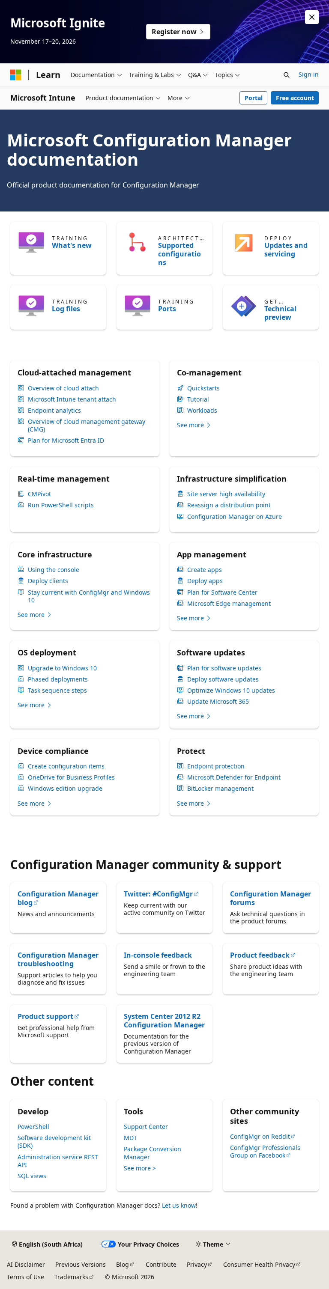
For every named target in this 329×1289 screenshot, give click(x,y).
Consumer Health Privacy (259, 1264)
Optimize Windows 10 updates (231, 690)
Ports (167, 308)
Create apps (204, 570)
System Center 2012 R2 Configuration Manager (164, 1020)
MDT (130, 1138)
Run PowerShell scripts (61, 505)
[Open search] (286, 75)
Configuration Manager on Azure (234, 517)
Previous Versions (80, 1264)
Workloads (202, 410)
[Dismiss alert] (312, 17)
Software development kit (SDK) (54, 1141)
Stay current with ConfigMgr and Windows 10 (89, 596)
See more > (140, 1168)
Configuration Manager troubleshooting (58, 959)
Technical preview (280, 313)
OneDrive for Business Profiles (71, 777)
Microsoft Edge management (229, 603)
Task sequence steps (57, 690)
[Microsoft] (15, 74)
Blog (122, 1264)
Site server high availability (226, 494)
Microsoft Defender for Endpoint (234, 777)
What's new (72, 245)
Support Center (146, 1126)
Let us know (179, 1205)
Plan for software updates (224, 668)
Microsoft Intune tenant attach (72, 399)
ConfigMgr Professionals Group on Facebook (265, 1151)
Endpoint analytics (54, 410)
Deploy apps (205, 581)
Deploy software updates (223, 679)
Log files (66, 308)
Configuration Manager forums (270, 898)
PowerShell (33, 1126)
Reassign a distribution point (229, 505)
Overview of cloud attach (63, 388)
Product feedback (260, 955)
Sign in (309, 74)
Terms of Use (25, 1277)
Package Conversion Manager (152, 1153)
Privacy (197, 1264)
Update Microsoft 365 (218, 702)
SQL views (32, 1176)
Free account (295, 98)
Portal (254, 98)
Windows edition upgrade (65, 788)
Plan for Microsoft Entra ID (66, 440)
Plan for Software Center (222, 592)
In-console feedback (158, 955)
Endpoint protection (216, 766)
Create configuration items (66, 766)
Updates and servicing (286, 249)
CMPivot (39, 494)
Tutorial (198, 399)
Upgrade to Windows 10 (62, 668)
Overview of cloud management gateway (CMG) (86, 425)
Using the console (53, 570)
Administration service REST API (58, 1161)
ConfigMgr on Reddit (260, 1136)
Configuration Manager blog (58, 898)
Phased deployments (58, 679)
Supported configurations (179, 254)
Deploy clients (48, 581)
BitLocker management (220, 788)
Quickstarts (203, 388)
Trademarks (71, 1277)
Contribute (161, 1264)
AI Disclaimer (26, 1264)
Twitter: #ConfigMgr (158, 894)
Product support (45, 1016)
